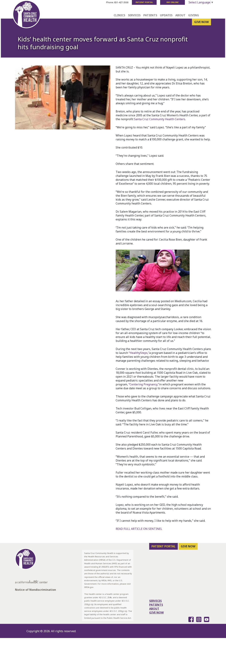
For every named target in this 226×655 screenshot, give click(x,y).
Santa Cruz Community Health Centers (159, 119)
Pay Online (172, 2)
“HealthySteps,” (139, 353)
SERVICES (155, 601)
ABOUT (154, 609)
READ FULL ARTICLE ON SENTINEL (139, 529)
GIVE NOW (201, 22)
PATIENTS (156, 605)
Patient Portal (144, 2)
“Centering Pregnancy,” (144, 384)
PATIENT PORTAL (163, 546)
